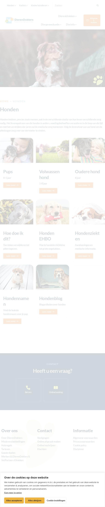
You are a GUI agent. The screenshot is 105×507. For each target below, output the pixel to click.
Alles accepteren (14, 500)
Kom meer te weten (13, 492)
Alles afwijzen (34, 500)
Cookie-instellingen (56, 500)
